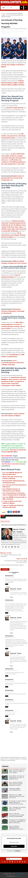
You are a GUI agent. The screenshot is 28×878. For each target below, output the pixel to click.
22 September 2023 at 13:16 (16, 722)
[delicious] (25, 861)
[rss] (17, 861)
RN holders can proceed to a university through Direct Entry (13, 136)
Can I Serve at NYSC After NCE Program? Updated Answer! (16, 784)
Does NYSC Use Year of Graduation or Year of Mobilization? (16, 777)
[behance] (20, 861)
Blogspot (18, 876)
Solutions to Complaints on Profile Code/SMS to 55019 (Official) (17, 821)
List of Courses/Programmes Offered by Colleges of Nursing (12, 362)
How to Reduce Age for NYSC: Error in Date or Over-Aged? (17, 771)
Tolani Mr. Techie (15, 589)
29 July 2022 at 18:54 (10, 637)
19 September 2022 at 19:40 (12, 670)
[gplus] (7, 861)
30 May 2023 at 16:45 (10, 701)
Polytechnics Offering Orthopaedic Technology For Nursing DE (12, 311)
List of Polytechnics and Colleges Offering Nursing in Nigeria (13, 235)
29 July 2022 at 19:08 (15, 655)
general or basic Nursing (15, 107)
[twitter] (5, 861)
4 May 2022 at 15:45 (10, 601)
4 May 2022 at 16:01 (15, 619)
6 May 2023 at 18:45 (10, 691)
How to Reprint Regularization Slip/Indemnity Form (16, 827)
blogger (5, 569)
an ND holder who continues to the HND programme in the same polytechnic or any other (13, 162)
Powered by (10, 851)
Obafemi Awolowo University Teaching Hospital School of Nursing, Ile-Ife (13, 223)
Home (3, 13)
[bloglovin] (12, 861)
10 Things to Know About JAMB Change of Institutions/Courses (17, 802)
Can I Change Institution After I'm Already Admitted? (17, 809)
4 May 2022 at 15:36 (10, 577)
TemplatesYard (19, 873)
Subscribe (14, 846)
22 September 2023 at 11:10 (11, 712)
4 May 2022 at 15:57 (15, 590)
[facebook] (2, 861)
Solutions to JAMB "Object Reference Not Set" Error (17, 796)
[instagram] (22, 861)
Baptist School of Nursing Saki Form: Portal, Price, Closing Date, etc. (12, 178)
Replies (8, 587)
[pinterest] (10, 861)
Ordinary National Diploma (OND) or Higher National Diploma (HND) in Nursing (12, 83)
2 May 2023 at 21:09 (10, 681)
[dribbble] (15, 861)
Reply (7, 584)
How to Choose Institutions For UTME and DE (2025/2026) (16, 815)
